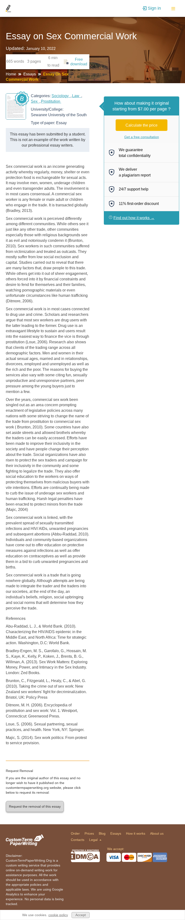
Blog (102, 833)
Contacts (77, 840)
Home (11, 74)
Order (75, 833)
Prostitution (51, 101)
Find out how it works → (133, 218)
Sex (35, 101)
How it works (135, 833)
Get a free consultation (141, 137)
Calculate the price (142, 125)
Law (76, 96)
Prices (89, 833)
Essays (30, 74)
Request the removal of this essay (35, 806)
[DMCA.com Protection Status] (85, 856)
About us (157, 833)
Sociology (61, 96)
